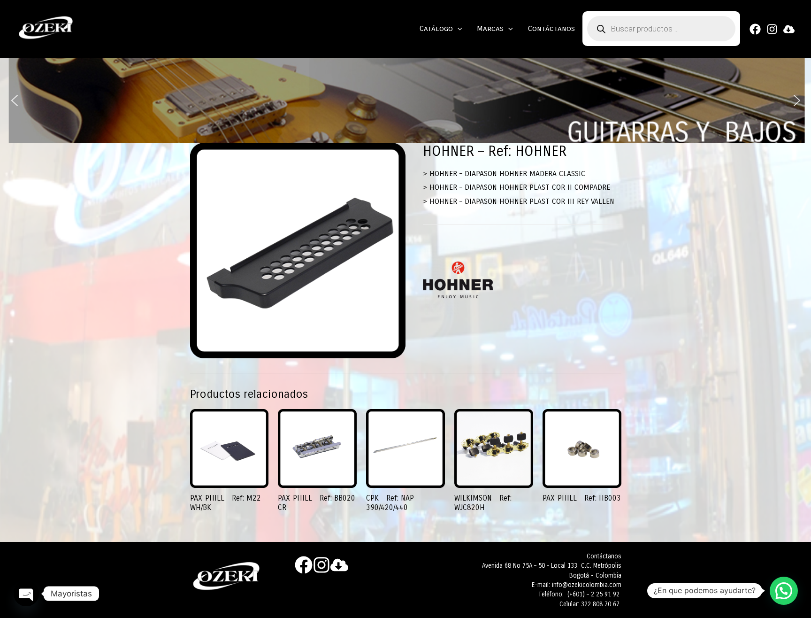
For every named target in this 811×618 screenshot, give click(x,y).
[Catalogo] (789, 29)
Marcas (490, 28)
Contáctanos (551, 28)
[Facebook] (755, 29)
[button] (14, 100)
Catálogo (436, 28)
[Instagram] (772, 29)
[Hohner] (458, 280)
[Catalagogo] (339, 565)
